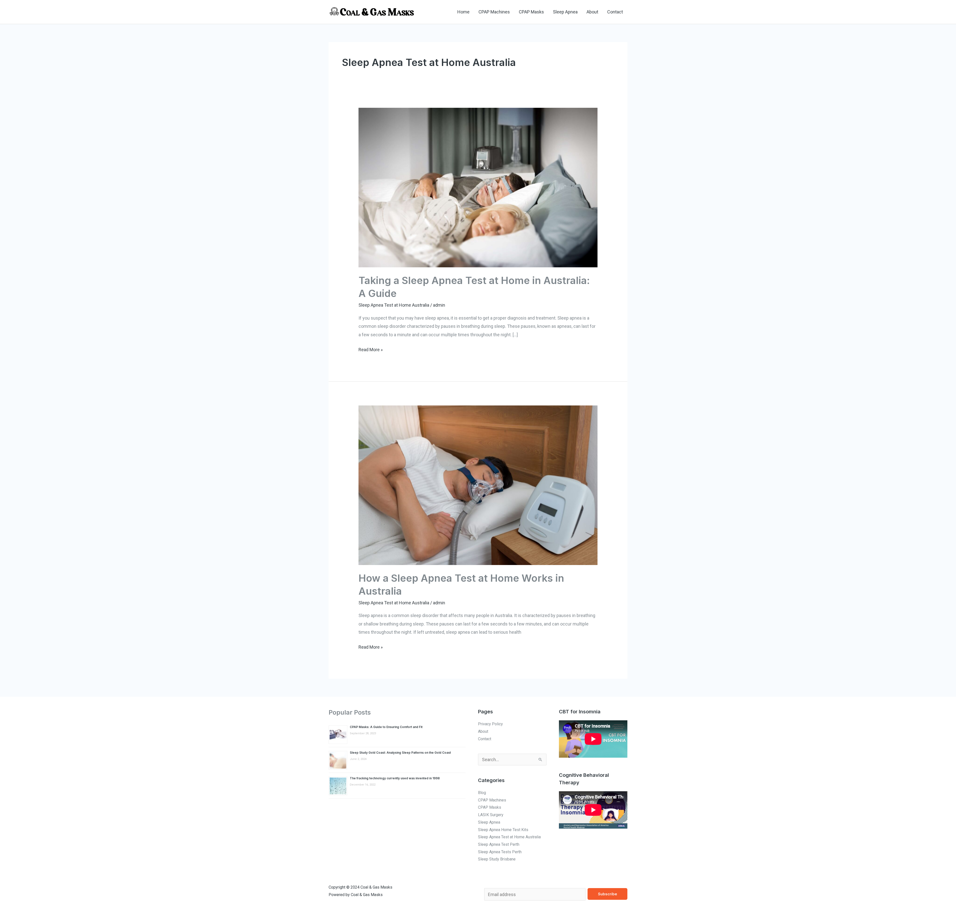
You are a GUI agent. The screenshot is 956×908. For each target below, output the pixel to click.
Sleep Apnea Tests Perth (500, 852)
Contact (615, 11)
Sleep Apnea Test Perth (498, 844)
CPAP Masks (531, 11)
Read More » (370, 348)
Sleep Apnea (565, 11)
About (592, 11)
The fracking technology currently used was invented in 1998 (395, 778)
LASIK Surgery (490, 814)
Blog (482, 792)
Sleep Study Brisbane (497, 859)
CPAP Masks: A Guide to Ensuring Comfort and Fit (386, 727)
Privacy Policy (490, 724)
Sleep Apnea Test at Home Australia (393, 305)
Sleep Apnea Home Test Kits (503, 829)
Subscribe (607, 894)
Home (463, 11)
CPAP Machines (494, 11)
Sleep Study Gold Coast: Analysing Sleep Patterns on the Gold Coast (400, 752)
